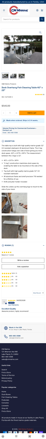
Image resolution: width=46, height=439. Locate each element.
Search (4, 370)
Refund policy (7, 378)
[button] (6, 273)
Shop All (5, 408)
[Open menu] (4, 10)
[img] (12, 300)
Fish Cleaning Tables (9, 397)
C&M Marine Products (9, 84)
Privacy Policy (7, 381)
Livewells (5, 406)
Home (4, 392)
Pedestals (5, 400)
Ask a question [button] (23, 267)
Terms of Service (8, 375)
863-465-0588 (13, 132)
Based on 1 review (8, 255)
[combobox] (23, 19)
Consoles (5, 403)
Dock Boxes (6, 394)
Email (5, 132)
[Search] (42, 19)
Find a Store (6, 372)
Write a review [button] (23, 260)
